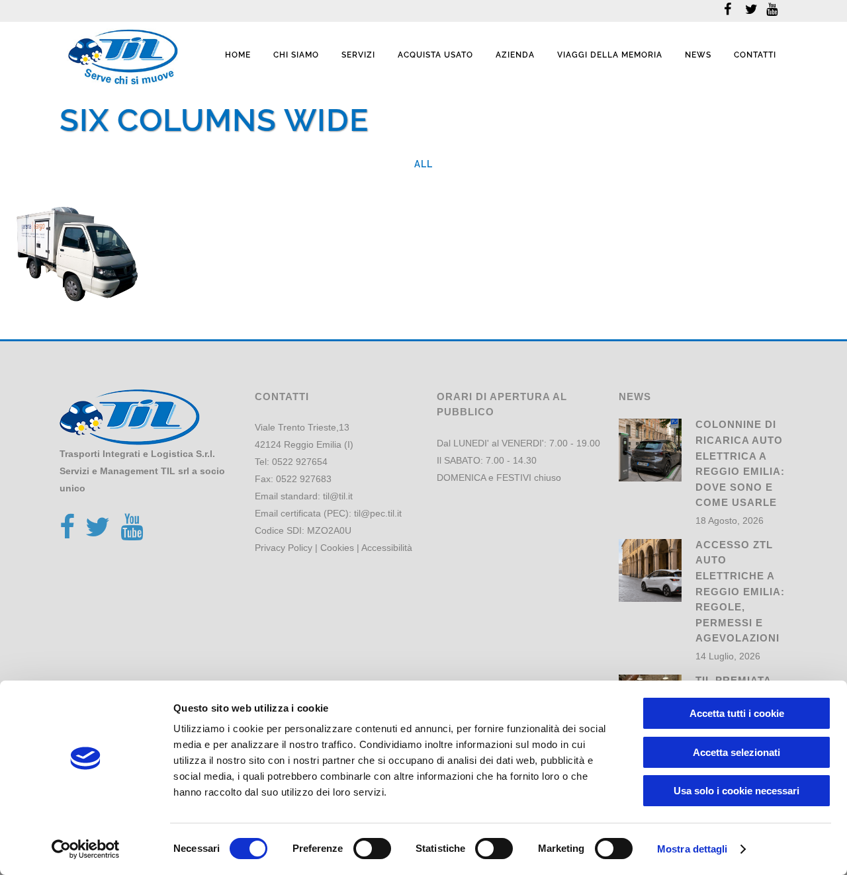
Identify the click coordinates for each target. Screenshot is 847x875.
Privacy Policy (283, 547)
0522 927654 (300, 461)
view (99, 274)
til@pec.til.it (378, 513)
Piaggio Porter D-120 (70, 235)
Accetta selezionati (736, 752)
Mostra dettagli (692, 848)
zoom (43, 274)
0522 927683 (304, 479)
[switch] (372, 848)
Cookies (337, 547)
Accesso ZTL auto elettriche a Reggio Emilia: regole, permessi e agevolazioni (740, 591)
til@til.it (338, 496)
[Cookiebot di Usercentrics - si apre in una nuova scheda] (86, 849)
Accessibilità (386, 547)
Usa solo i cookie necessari (736, 790)
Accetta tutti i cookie (737, 713)
